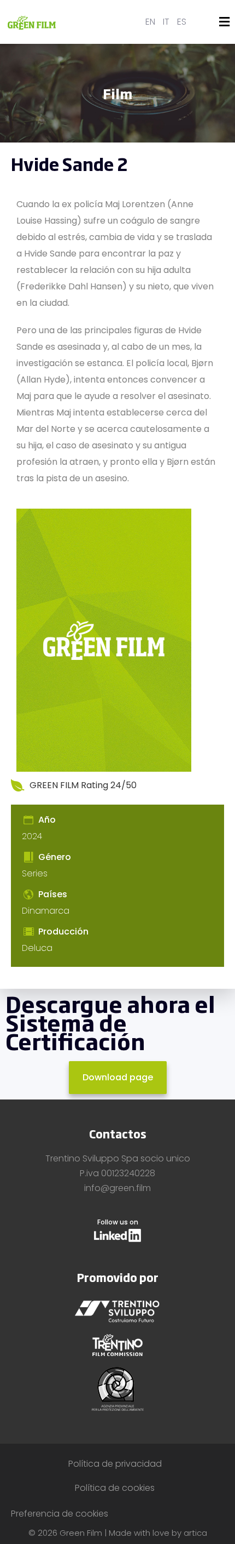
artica (195, 1533)
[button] (224, 22)
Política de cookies (115, 1488)
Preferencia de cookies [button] (59, 1513)
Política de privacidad (115, 1463)
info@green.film (117, 1188)
